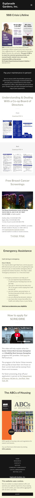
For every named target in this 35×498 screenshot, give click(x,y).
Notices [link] (17, 465)
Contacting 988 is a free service (11, 59)
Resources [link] (17, 461)
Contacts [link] (17, 463)
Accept (17, 494)
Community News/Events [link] (17, 467)
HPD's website (6, 449)
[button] (31, 5)
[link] (13, 7)
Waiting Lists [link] (17, 472)
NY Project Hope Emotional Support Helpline (15, 61)
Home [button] (17, 458)
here (25, 355)
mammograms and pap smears (14, 230)
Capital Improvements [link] (17, 469)
